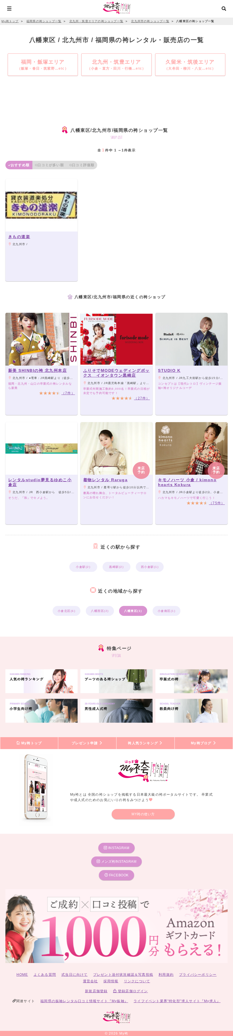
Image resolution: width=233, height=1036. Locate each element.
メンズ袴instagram (118, 862)
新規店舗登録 (96, 991)
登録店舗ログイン (132, 991)
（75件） (217, 503)
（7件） (68, 393)
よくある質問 (45, 975)
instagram (118, 848)
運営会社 (90, 981)
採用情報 (110, 981)
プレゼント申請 (85, 743)
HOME (22, 975)
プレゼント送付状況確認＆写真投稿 (123, 975)
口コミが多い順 (51, 165)
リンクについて (137, 981)
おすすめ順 (20, 165)
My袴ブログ (202, 743)
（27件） (142, 398)
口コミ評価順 (83, 165)
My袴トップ (31, 743)
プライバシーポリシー (198, 975)
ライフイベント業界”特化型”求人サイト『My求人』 (177, 1001)
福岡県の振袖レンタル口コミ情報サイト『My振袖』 (84, 1001)
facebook (118, 875)
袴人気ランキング (143, 743)
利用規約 (166, 975)
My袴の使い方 (143, 814)
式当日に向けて (74, 975)
